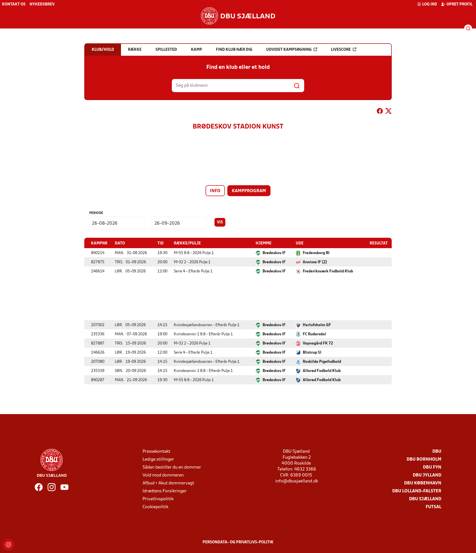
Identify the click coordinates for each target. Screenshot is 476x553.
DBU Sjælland (425, 499)
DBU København (422, 483)
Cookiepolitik (155, 507)
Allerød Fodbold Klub (322, 371)
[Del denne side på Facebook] (380, 112)
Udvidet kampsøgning (289, 50)
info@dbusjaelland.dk (296, 481)
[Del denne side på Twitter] (388, 112)
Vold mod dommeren (163, 475)
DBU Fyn (432, 467)
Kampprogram (249, 191)
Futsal (433, 507)
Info (215, 191)
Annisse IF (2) (315, 262)
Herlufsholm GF (317, 325)
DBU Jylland (427, 475)
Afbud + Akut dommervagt (168, 483)
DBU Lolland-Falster (416, 491)
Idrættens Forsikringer (165, 491)
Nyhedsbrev (42, 4)
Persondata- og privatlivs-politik (238, 542)
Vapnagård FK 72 (318, 343)
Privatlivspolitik (158, 499)
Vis (220, 222)
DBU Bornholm (424, 459)
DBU (436, 451)
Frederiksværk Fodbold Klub (328, 271)
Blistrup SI (312, 352)
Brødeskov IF (274, 253)
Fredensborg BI (316, 253)
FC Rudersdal (314, 334)
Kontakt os (14, 4)
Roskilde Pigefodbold (322, 362)
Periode (96, 213)
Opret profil (459, 4)
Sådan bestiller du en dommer (172, 467)
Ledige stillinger (158, 459)
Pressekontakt (156, 451)
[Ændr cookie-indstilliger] (8, 545)
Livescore (341, 50)
